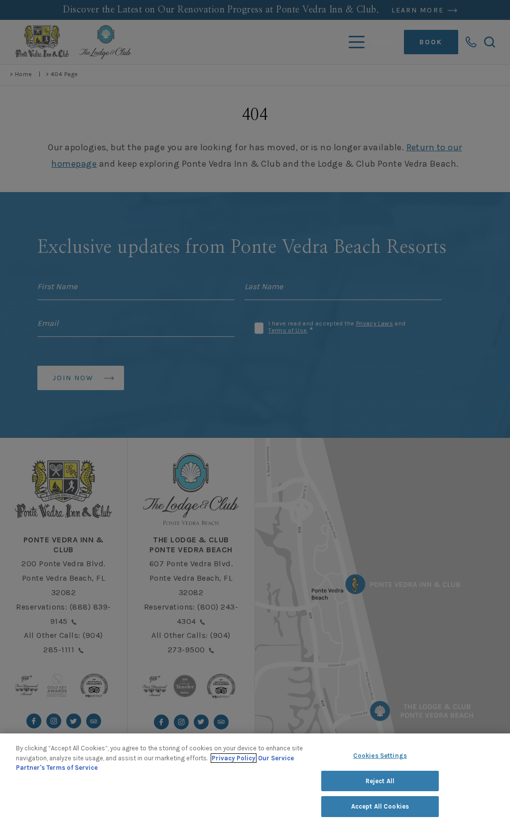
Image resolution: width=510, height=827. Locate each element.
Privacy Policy (233, 758)
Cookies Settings (380, 755)
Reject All (380, 781)
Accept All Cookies (380, 806)
